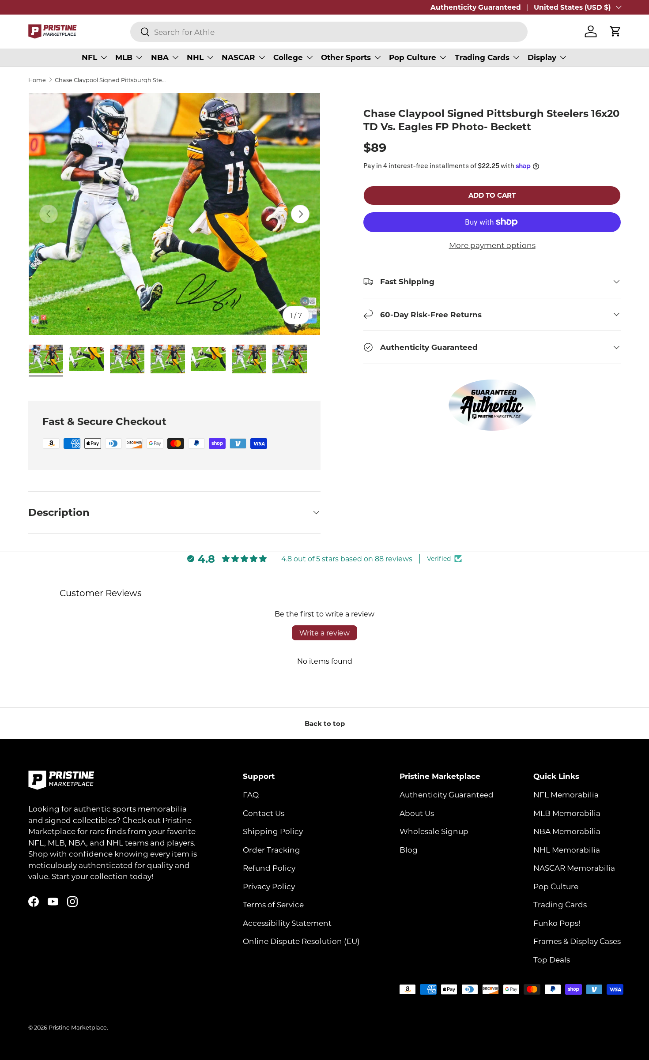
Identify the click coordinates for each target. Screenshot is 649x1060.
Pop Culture (412, 57)
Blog (409, 849)
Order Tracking (271, 849)
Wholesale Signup (434, 831)
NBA (160, 57)
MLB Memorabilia (566, 813)
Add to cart (492, 195)
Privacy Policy (269, 886)
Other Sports (346, 57)
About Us (417, 813)
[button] (615, 31)
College (288, 57)
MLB (123, 57)
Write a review (324, 632)
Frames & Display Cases (577, 941)
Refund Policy (269, 868)
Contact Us (263, 813)
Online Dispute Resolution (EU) (301, 941)
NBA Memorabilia (566, 831)
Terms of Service (273, 905)
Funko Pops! (556, 923)
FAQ (251, 795)
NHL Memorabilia (566, 849)
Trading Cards (482, 57)
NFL (89, 57)
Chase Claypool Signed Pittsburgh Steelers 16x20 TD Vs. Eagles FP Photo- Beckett (111, 80)
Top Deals (551, 959)
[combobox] (329, 32)
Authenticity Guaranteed (475, 7)
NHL (195, 57)
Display (542, 57)
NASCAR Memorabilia (574, 868)
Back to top (325, 723)
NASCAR (238, 57)
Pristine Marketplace (78, 1027)
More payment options (492, 245)
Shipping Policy (273, 831)
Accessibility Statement (287, 923)
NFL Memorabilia (566, 795)
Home (37, 80)
